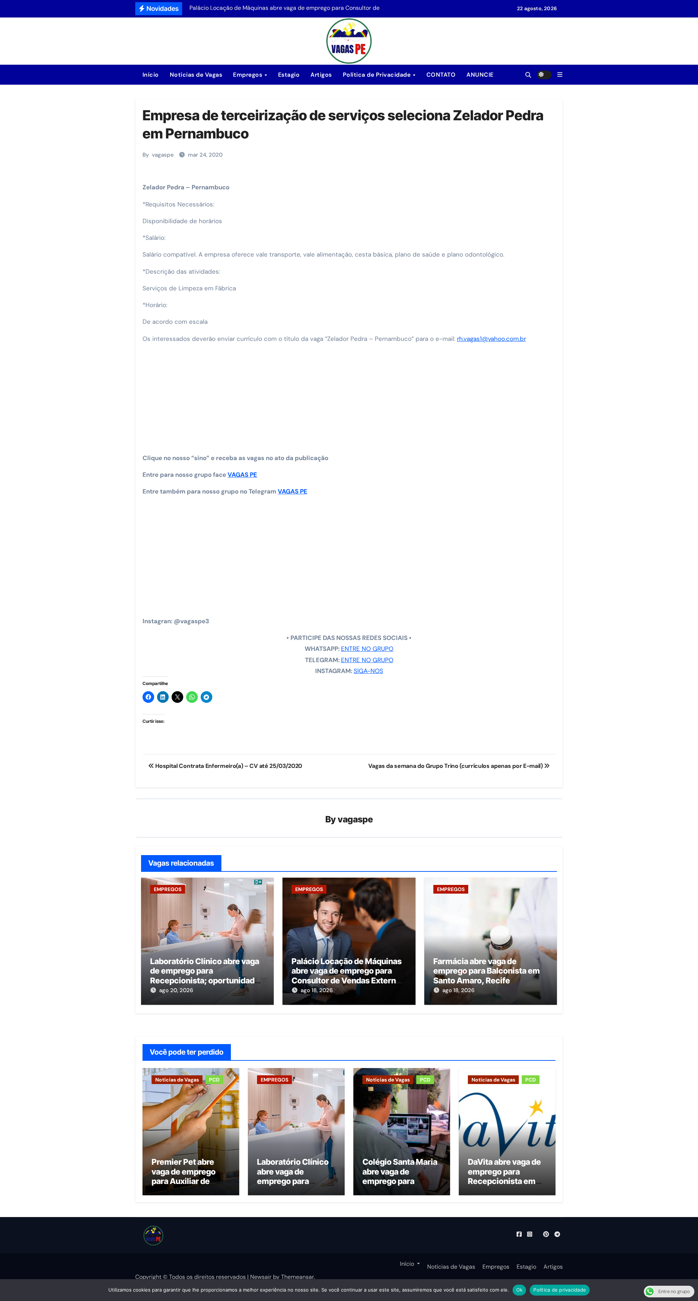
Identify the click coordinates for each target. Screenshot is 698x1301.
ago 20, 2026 (176, 990)
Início (150, 74)
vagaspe (163, 154)
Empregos (248, 74)
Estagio (289, 74)
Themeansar (297, 1277)
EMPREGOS (167, 889)
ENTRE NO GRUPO (367, 649)
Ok (519, 1290)
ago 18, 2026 (317, 990)
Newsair (261, 1277)
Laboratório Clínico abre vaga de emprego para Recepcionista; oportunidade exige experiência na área (204, 975)
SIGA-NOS (368, 671)
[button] (560, 74)
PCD (214, 1079)
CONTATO (441, 74)
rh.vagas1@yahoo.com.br (491, 339)
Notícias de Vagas (196, 74)
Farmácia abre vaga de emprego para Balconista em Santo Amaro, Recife (486, 970)
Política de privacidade (559, 1290)
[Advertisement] (350, 401)
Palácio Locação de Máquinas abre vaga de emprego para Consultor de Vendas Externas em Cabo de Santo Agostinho (348, 975)
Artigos (321, 74)
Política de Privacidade (377, 74)
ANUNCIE (480, 74)
